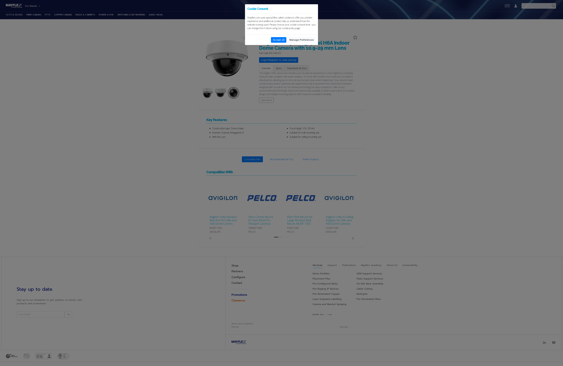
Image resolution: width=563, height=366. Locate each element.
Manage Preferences (301, 40)
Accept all (278, 40)
